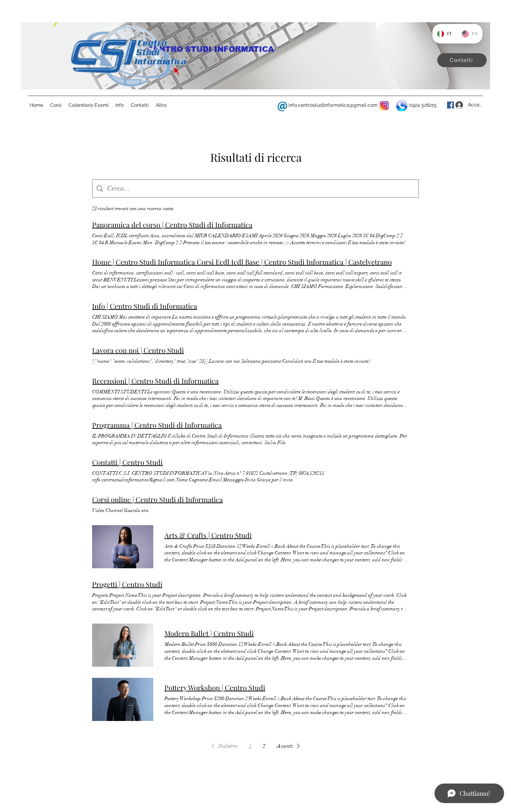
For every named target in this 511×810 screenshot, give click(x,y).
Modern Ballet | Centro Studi (209, 633)
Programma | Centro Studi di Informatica (157, 425)
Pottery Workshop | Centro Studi (214, 687)
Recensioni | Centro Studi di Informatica (155, 380)
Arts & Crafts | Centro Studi (208, 535)
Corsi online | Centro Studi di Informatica (157, 499)
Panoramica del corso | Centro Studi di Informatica (172, 224)
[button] (223, 746)
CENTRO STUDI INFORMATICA (210, 49)
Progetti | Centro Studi (127, 584)
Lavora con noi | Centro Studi (138, 350)
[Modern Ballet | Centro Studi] (122, 645)
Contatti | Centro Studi (127, 462)
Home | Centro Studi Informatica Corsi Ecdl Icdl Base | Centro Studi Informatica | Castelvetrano (242, 261)
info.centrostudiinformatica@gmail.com (333, 105)
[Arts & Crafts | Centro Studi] (122, 546)
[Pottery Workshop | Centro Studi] (122, 699)
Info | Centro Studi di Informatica (144, 306)
